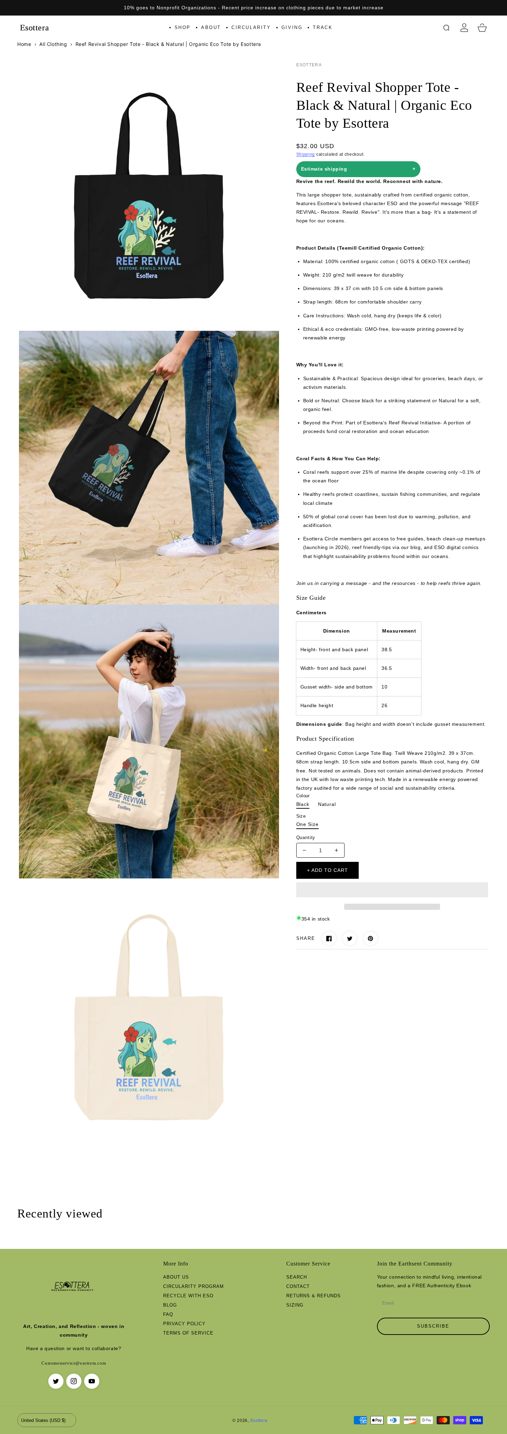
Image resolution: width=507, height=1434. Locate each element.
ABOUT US (176, 1277)
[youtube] (91, 1381)
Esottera (259, 1420)
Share (305, 938)
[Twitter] (350, 938)
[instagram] (73, 1381)
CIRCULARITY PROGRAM (193, 1286)
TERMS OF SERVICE (188, 1333)
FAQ (168, 1314)
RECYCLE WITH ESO (188, 1295)
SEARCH (296, 1277)
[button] (392, 890)
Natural (327, 804)
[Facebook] (329, 938)
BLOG (170, 1305)
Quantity (306, 837)
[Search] (446, 27)
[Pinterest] (370, 938)
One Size (307, 824)
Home (24, 44)
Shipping (305, 154)
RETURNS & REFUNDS (313, 1295)
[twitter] (55, 1381)
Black (303, 804)
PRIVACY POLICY (184, 1323)
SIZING (295, 1305)
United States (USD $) (43, 1420)
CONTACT (298, 1286)
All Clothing (53, 44)
